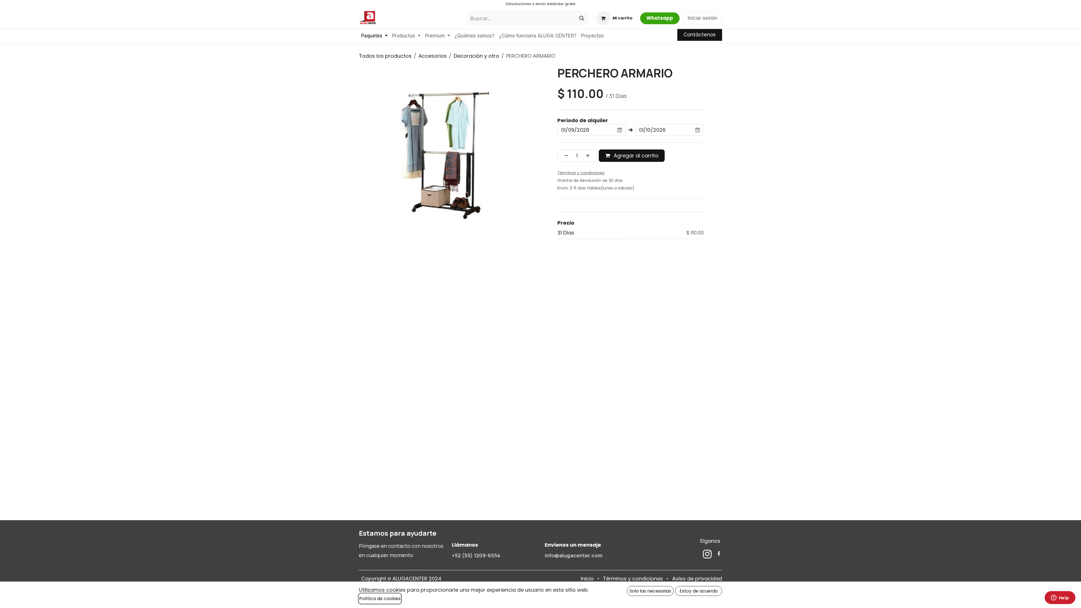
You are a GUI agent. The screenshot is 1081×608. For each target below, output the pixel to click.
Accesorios (433, 55)
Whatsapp (659, 18)
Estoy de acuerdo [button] (699, 591)
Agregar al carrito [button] (635, 155)
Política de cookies (380, 598)
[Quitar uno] (564, 155)
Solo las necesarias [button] (650, 591)
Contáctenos (700, 34)
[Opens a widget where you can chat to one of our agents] (1059, 598)
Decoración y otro (476, 55)
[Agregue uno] (590, 155)
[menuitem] (374, 36)
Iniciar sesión (702, 18)
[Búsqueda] (582, 18)
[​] (707, 554)
